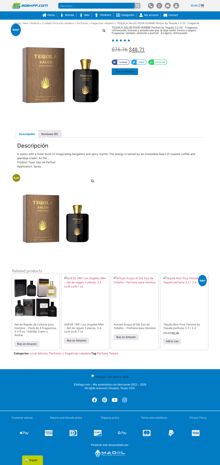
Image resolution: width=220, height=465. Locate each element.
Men (26, 23)
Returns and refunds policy (66, 417)
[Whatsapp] (159, 6)
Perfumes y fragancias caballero (96, 23)
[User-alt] (176, 6)
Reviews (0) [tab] (49, 134)
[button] (104, 31)
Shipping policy (110, 417)
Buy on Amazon (27, 344)
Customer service (22, 417)
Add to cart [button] (172, 341)
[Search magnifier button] (137, 6)
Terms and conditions (154, 417)
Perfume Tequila (107, 353)
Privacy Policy (198, 417)
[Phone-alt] (151, 6)
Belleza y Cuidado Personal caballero (52, 23)
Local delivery (39, 353)
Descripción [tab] (27, 134)
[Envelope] (168, 6)
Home (17, 23)
